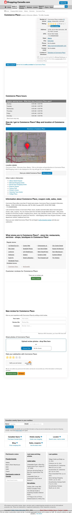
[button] (5, 7)
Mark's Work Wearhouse (13, 465)
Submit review (12, 373)
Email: (27, 424)
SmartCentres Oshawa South (55, 487)
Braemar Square (14, 186)
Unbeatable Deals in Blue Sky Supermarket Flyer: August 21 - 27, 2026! (35, 466)
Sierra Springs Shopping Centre (56, 479)
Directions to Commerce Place (56, 52)
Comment (17, 326)
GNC (7, 467)
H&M (7, 469)
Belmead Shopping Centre (16, 183)
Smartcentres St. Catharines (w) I (57, 470)
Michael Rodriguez (60, 57)
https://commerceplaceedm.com (57, 46)
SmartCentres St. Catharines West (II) (57, 466)
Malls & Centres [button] (14, 7)
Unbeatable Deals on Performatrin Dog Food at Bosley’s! (34, 478)
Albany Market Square (15, 181)
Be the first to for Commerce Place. (31, 64)
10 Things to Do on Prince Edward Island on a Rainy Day (36, 497)
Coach (7, 471)
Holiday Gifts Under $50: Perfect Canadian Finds (34, 487)
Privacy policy (18, 430)
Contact (60, 510)
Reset (22, 373)
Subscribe (63, 3)
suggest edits (59, 59)
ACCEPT (33, 513)
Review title (16, 322)
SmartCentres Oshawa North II (57, 483)
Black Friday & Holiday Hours (48, 510)
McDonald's (26, 266)
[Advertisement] (36, 22)
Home (9, 7)
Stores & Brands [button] (22, 7)
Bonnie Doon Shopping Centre (18, 184)
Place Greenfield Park (57, 474)
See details (39, 513)
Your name (16, 318)
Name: (7, 424)
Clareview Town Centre (16, 192)
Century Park (13, 188)
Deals (51, 7)
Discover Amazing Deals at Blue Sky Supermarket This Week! (35, 472)
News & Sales (41, 7)
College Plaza (13, 194)
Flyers (47, 7)
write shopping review (45, 220)
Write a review (10, 65)
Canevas (55, 463)
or (36, 342)
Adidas (8, 462)
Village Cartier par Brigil (57, 460)
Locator (35, 7)
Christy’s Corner (14, 190)
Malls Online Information (18, 510)
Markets (29, 7)
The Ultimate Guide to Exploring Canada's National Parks (35, 492)
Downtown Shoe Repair (14, 266)
